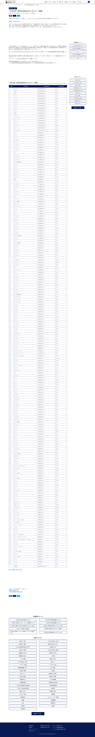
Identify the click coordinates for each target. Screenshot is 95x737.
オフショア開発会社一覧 (58, 725)
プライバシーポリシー (33, 729)
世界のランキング (48, 2)
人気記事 (66, 2)
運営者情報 (31, 725)
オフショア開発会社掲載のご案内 (59, 729)
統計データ (55, 2)
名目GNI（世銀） (13, 8)
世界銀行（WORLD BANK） (14, 21)
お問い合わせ (31, 730)
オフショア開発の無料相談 (58, 727)
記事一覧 (61, 2)
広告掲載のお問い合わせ (45, 727)
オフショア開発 (72, 2)
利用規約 (30, 727)
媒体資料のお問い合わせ (45, 725)
